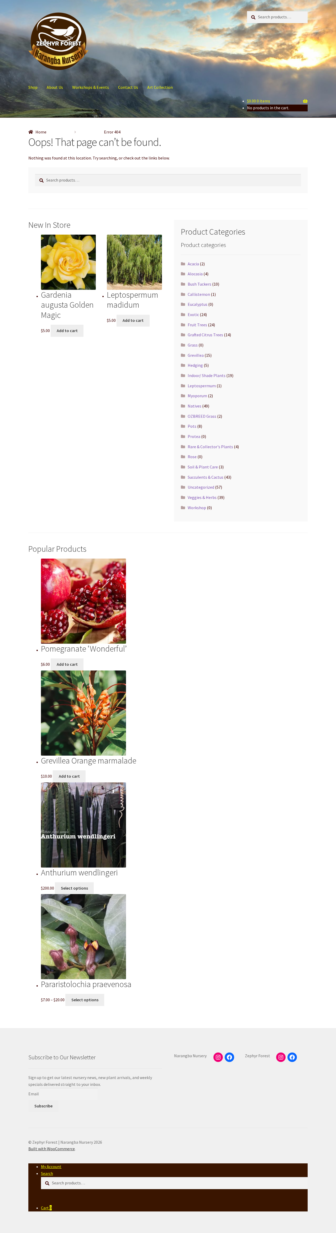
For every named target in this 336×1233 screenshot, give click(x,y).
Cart (46, 1207)
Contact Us (128, 87)
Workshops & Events (90, 87)
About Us (55, 87)
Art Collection (160, 87)
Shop (33, 87)
